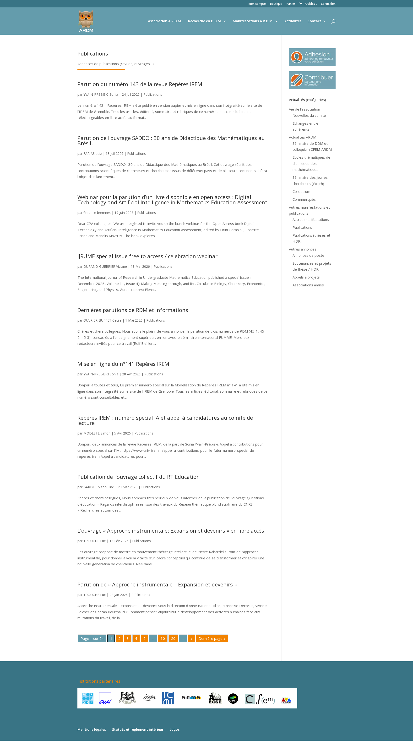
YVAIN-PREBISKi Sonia (100, 94)
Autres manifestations (311, 219)
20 (173, 638)
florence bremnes (97, 212)
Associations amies (308, 285)
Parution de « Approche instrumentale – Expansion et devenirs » (157, 584)
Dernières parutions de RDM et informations (132, 309)
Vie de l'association (304, 109)
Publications (152, 94)
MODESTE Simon (96, 433)
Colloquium (301, 191)
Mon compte (257, 4)
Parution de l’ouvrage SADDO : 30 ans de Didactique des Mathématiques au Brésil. (171, 140)
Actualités (292, 21)
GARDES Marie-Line (98, 487)
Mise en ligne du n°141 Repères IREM (123, 363)
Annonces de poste (308, 255)
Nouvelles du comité (309, 115)
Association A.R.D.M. (165, 21)
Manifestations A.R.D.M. (253, 21)
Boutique (276, 4)
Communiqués (304, 199)
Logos (174, 729)
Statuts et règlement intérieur (137, 729)
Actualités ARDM (302, 137)
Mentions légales (91, 729)
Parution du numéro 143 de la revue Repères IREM (139, 84)
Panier (291, 4)
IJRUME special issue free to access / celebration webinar (147, 256)
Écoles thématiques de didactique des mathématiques (311, 163)
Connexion (328, 4)
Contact (314, 21)
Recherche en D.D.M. (205, 21)
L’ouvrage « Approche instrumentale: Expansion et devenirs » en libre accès (170, 530)
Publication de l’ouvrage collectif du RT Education (138, 476)
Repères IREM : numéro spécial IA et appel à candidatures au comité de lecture (165, 420)
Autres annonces (302, 249)
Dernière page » (212, 638)
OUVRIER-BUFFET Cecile (102, 320)
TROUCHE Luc (94, 541)
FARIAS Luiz (92, 153)
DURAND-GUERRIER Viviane (105, 266)
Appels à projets (306, 277)
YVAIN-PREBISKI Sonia (100, 374)
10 (163, 638)
